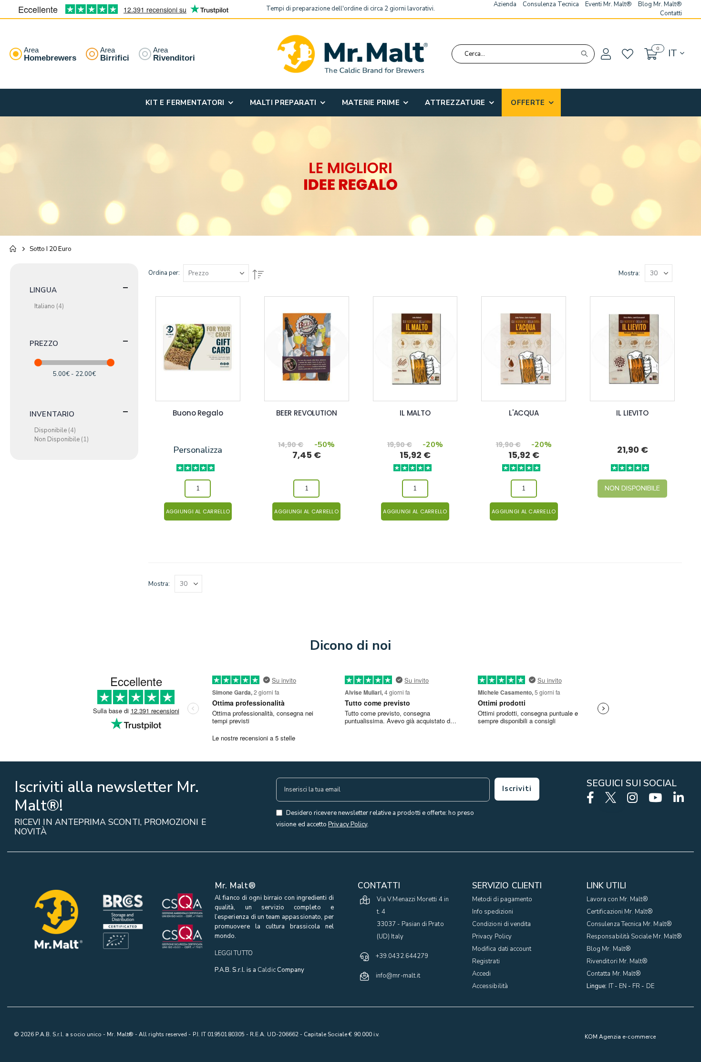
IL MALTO (415, 413)
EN (623, 986)
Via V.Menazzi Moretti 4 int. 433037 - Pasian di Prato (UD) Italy (413, 918)
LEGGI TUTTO (234, 953)
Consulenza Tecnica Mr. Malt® (629, 924)
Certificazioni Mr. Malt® (620, 911)
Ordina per (163, 273)
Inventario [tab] (52, 414)
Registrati (486, 961)
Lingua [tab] (43, 290)
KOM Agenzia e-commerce (620, 1037)
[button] (605, 54)
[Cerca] (584, 53)
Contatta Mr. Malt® (614, 973)
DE (650, 986)
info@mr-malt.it (398, 975)
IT (610, 986)
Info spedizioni (492, 911)
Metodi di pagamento (502, 899)
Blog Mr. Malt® (609, 949)
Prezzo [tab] (44, 343)
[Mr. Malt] (352, 54)
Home (13, 249)
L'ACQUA (524, 413)
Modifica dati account (501, 949)
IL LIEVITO (632, 413)
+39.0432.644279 (402, 956)
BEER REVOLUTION (306, 413)
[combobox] (523, 53)
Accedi (481, 973)
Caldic (266, 970)
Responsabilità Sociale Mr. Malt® (634, 936)
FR (636, 986)
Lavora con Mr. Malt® (617, 899)
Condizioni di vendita (501, 924)
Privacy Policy (492, 936)
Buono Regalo (198, 413)
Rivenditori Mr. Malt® (617, 961)
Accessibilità (490, 986)
